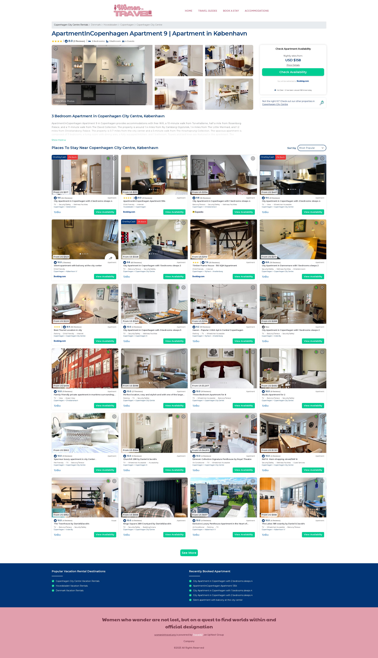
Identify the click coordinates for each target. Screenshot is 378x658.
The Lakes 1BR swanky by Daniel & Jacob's (283, 523)
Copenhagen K (141, 336)
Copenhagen (127, 24)
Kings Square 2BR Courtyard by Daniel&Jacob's (147, 523)
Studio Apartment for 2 (273, 394)
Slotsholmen (71, 207)
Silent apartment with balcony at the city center (78, 265)
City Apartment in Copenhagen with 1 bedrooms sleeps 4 (221, 201)
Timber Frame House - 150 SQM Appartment (215, 265)
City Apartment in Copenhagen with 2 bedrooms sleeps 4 (83, 201)
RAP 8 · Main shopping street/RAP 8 (279, 459)
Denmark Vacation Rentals (69, 590)
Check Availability (293, 72)
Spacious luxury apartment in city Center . (75, 459)
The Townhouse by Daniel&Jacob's (71, 523)
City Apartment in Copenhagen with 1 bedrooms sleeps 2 (152, 265)
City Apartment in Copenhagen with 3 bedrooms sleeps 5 (152, 330)
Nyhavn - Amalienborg (214, 271)
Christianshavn (211, 207)
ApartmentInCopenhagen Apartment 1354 (144, 201)
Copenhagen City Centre (149, 24)
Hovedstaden (111, 24)
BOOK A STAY (231, 10)
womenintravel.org (165, 634)
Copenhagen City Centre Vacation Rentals (77, 581)
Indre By (277, 336)
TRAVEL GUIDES (207, 10)
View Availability (105, 212)
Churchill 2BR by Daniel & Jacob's (140, 459)
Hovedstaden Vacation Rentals (72, 585)
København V (71, 271)
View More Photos (64, 101)
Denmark (96, 24)
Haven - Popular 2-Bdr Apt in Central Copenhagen (218, 330)
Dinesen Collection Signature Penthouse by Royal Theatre (222, 459)
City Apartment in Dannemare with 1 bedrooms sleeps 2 (290, 265)
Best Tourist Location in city (68, 330)
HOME (188, 10)
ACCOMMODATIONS (257, 10)
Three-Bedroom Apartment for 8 (209, 394)
